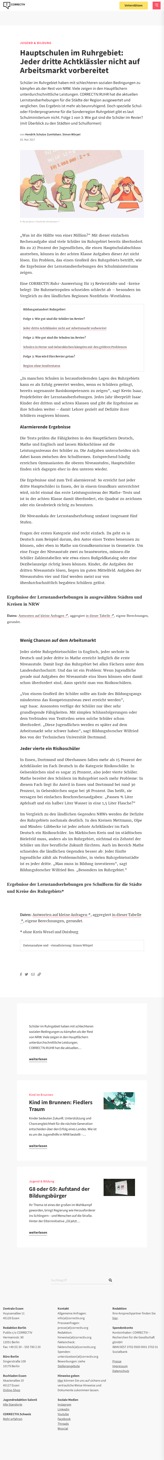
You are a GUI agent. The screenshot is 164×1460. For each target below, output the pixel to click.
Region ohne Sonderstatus (41, 366)
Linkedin (63, 1409)
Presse (116, 1361)
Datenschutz (120, 1371)
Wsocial (63, 1428)
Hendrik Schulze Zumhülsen (43, 134)
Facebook (64, 1419)
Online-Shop (11, 1390)
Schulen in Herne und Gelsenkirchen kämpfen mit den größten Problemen (75, 347)
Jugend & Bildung (35, 43)
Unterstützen (134, 5)
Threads (63, 1424)
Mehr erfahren (12, 1419)
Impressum (120, 1366)
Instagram (64, 1404)
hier (115, 1318)
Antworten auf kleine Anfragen (41, 616)
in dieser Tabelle (98, 616)
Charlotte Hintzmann (46, 221)
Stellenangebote (69, 1366)
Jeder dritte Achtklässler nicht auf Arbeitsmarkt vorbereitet (65, 328)
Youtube (63, 1414)
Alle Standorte (12, 1404)
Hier (60, 1380)
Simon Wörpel (71, 134)
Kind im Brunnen (41, 1095)
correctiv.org (14, 5)
